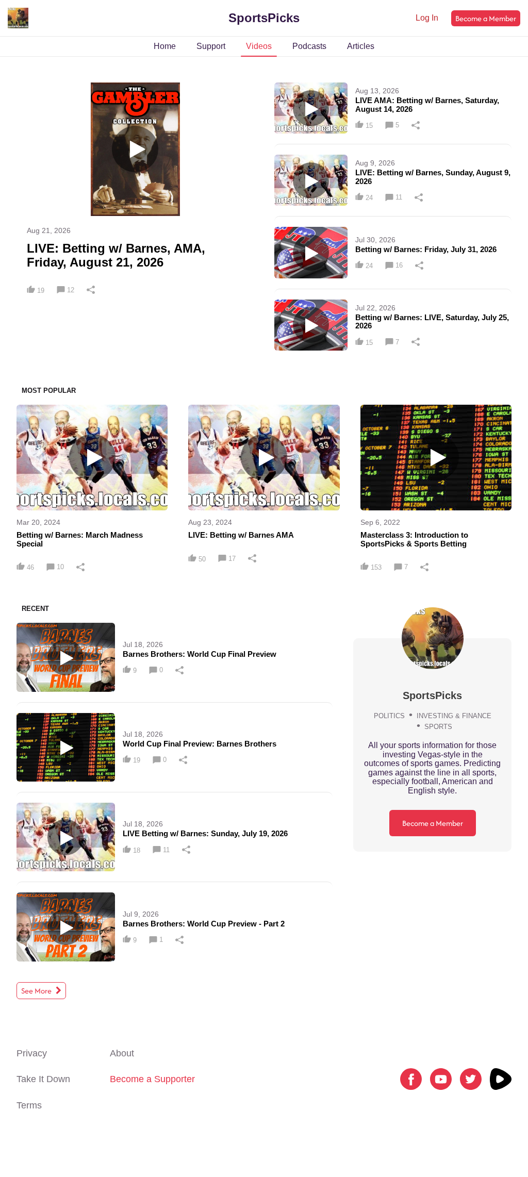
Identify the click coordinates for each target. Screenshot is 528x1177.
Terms (29, 1105)
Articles (360, 46)
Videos (259, 46)
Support (210, 46)
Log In (427, 17)
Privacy (31, 1053)
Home (165, 46)
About (122, 1053)
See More (37, 990)
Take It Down (43, 1079)
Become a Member (485, 18)
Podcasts (309, 46)
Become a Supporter (152, 1079)
